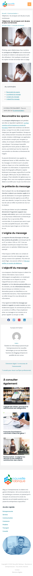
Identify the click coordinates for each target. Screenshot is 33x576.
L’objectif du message (13, 99)
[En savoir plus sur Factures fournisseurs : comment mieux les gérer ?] (16, 421)
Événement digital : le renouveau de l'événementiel (16, 364)
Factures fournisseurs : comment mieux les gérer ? (14, 432)
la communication (18, 110)
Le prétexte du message (13, 94)
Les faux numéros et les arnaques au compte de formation (15, 125)
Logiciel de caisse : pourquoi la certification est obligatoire (15, 407)
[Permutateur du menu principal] (29, 4)
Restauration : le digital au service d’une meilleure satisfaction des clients (14, 458)
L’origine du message (12, 97)
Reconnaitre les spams (13, 92)
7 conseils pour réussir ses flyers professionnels (16, 370)
